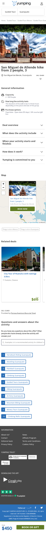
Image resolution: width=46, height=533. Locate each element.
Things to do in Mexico (10, 229)
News (24, 435)
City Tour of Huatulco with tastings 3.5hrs (20, 275)
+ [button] (3, 183)
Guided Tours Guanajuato (17, 382)
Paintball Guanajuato (15, 368)
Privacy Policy (6, 444)
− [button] (3, 187)
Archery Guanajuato (15, 396)
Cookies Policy (28, 444)
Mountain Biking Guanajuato (18, 403)
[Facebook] (35, 508)
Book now (22, 209)
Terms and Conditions (31, 441)
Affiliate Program (29, 438)
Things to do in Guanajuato (29, 229)
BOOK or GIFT (30, 527)
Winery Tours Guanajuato (17, 409)
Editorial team (7, 441)
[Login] (42, 3)
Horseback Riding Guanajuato (19, 355)
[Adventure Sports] (21, 3)
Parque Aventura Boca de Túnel (23, 313)
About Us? (5, 435)
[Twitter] (41, 508)
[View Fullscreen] (3, 193)
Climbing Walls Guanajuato (19, 416)
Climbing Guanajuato (15, 375)
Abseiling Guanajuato (15, 362)
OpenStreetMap (33, 222)
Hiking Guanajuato (14, 389)
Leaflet (25, 222)
